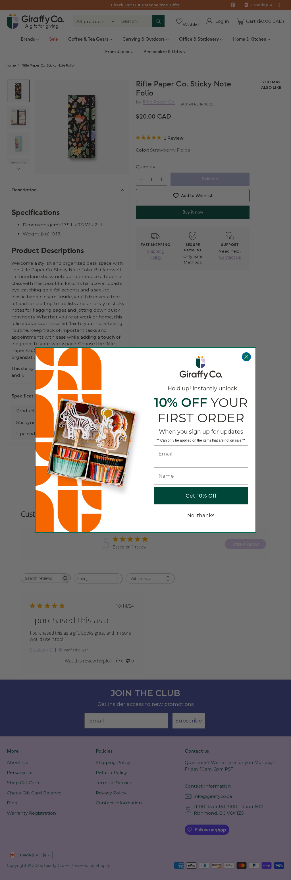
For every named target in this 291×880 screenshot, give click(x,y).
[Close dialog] (246, 357)
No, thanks (201, 515)
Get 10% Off (201, 496)
